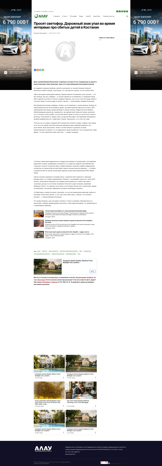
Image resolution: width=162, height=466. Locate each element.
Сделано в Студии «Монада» (41, 463)
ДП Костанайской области (69, 251)
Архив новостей (69, 454)
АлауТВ (88, 16)
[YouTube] (127, 11)
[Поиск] (127, 16)
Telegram (54, 282)
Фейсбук (90, 277)
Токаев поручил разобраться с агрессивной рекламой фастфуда (65, 211)
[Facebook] (125, 11)
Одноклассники (81, 277)
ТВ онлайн (73, 16)
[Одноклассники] (120, 11)
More (92, 271)
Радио (81, 16)
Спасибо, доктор (108, 16)
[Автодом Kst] (16, 233)
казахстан (87, 251)
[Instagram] (122, 11)
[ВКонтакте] (117, 11)
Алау (38, 251)
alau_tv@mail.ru (75, 452)
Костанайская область (42, 254)
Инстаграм (41, 280)
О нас (64, 16)
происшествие (71, 254)
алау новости (53, 251)
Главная (56, 16)
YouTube (44, 277)
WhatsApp (46, 282)
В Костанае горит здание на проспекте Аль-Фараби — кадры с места (67, 232)
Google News (53, 277)
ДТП (81, 251)
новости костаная (58, 254)
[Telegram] (40, 70)
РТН (79, 254)
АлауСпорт (96, 16)
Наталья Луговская (40, 33)
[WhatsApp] (43, 70)
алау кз (44, 251)
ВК (74, 277)
